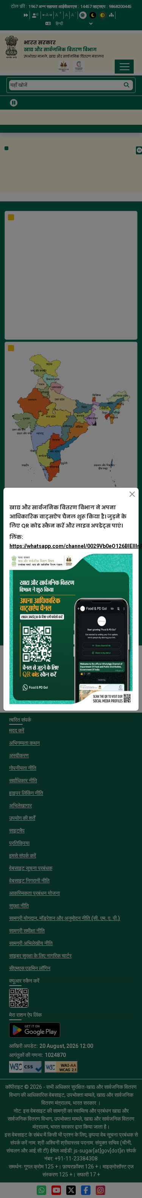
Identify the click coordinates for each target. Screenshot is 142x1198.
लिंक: (71, 541)
